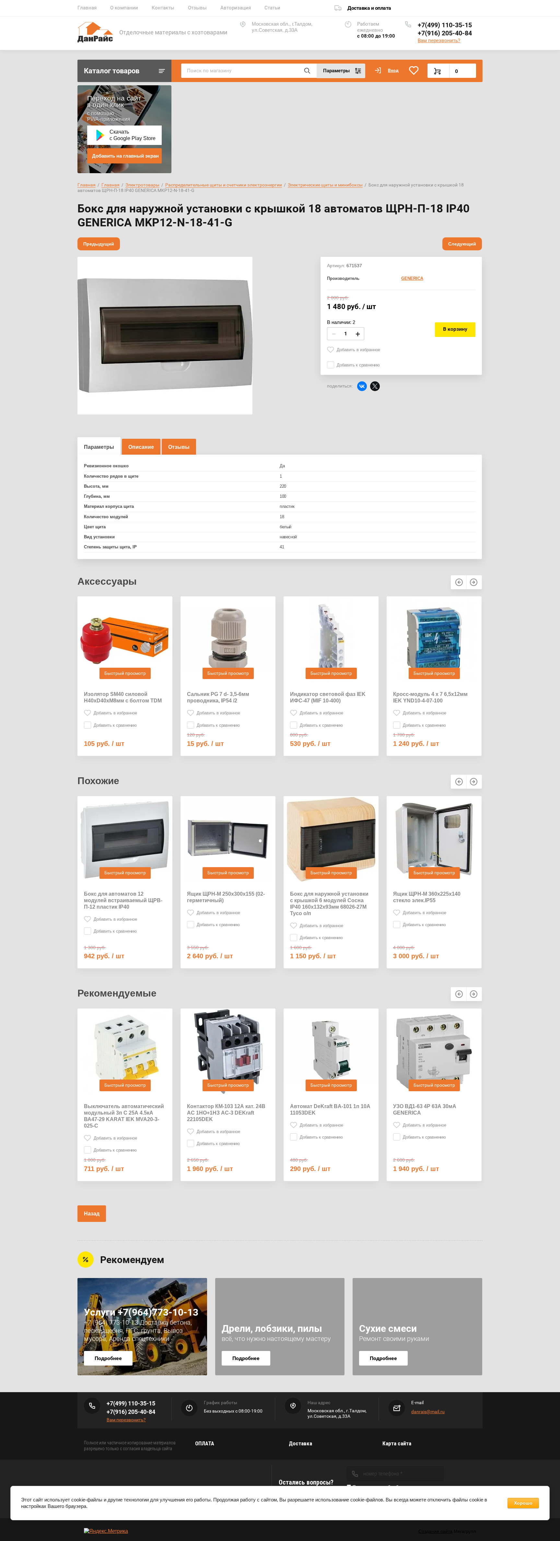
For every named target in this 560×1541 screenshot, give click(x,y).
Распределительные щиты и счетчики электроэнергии (223, 184)
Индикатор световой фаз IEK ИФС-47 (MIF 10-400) (328, 697)
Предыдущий (98, 243)
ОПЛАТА (204, 1443)
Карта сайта (396, 1443)
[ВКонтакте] (362, 386)
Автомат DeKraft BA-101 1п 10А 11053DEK (330, 1110)
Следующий (462, 243)
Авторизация (235, 8)
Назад (91, 1213)
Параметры (99, 447)
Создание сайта (435, 1531)
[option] (164, 335)
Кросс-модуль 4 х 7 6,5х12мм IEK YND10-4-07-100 (430, 697)
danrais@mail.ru (428, 1411)
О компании (124, 8)
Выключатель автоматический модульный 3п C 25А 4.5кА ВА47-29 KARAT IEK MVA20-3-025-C (124, 1116)
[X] (375, 386)
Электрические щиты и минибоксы (325, 184)
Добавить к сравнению (358, 365)
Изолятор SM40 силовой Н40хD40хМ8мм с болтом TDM (123, 697)
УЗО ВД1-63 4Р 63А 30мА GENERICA (424, 1110)
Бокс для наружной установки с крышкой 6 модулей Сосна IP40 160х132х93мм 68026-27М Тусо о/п (329, 903)
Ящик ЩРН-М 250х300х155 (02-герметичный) (226, 897)
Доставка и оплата (369, 8)
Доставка (300, 1443)
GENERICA (412, 278)
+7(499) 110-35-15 (445, 25)
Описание (141, 447)
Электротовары (142, 184)
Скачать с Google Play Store (133, 135)
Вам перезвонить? (439, 40)
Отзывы (197, 8)
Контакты (163, 8)
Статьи (272, 8)
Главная (87, 8)
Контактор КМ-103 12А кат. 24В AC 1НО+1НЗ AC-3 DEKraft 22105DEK (226, 1113)
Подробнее (108, 1358)
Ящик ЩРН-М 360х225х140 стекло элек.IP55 (427, 897)
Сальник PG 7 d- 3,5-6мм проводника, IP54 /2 (218, 697)
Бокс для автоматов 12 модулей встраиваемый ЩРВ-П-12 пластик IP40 (123, 900)
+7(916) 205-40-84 (445, 33)
